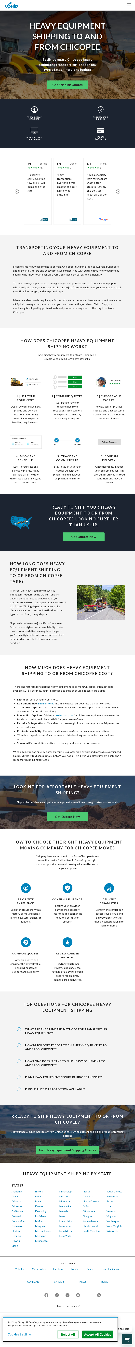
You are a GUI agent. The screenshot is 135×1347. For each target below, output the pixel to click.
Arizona (16, 1201)
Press (83, 1281)
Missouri (64, 1196)
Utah (109, 1206)
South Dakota (114, 1191)
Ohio (86, 1206)
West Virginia (114, 1226)
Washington (113, 1221)
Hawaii (16, 1240)
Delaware (17, 1226)
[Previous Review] (17, 191)
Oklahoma (89, 1211)
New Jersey (66, 1226)
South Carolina (91, 1230)
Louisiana (40, 1216)
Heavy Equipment (110, 1269)
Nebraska (65, 1206)
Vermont (112, 1211)
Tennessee (112, 1196)
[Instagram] (57, 1295)
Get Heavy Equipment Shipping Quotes (67, 1150)
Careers (59, 1281)
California (17, 1211)
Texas (110, 1201)
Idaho (15, 1245)
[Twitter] (67, 1295)
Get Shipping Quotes (67, 85)
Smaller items (46, 703)
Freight (75, 1269)
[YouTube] (78, 1295)
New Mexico (66, 1230)
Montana (64, 1201)
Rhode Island (90, 1226)
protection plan (64, 715)
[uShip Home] (11, 5)
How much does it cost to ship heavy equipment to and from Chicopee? (66, 1047)
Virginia (111, 1216)
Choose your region (66, 1306)
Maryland (40, 1226)
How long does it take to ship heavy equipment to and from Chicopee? (65, 1063)
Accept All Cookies (97, 1334)
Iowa (38, 1201)
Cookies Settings (20, 1334)
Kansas (39, 1206)
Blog (104, 1281)
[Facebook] (46, 1295)
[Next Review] (118, 191)
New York (65, 1235)
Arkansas (17, 1206)
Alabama (17, 1191)
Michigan (40, 1235)
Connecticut (19, 1221)
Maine (38, 1221)
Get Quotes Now (83, 537)
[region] (60, 1329)
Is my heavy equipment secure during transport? (64, 1077)
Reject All (68, 1334)
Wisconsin (112, 1230)
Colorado (17, 1216)
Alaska (15, 1196)
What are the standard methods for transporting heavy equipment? (66, 1031)
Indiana (39, 1196)
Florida (16, 1230)
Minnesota (41, 1240)
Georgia (16, 1235)
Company (33, 1281)
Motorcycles (39, 1269)
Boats (90, 1269)
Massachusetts (44, 1230)
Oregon (87, 1216)
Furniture (58, 1269)
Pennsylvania (90, 1221)
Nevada (63, 1211)
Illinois (39, 1191)
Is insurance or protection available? (55, 1089)
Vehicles (19, 1269)
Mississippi (65, 1191)
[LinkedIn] (98, 1295)
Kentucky (40, 1211)
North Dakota (91, 1201)
